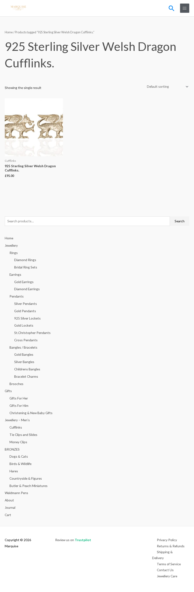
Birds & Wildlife (20, 464)
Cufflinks (15, 427)
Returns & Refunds (171, 546)
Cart (8, 515)
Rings (13, 253)
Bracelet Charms (26, 376)
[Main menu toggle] (184, 8)
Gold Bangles (23, 354)
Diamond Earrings (27, 289)
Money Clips (18, 442)
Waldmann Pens (16, 493)
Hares (13, 471)
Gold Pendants (25, 311)
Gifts (8, 391)
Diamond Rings (25, 260)
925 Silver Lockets (27, 318)
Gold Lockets (23, 325)
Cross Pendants (26, 340)
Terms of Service (169, 564)
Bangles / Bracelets (23, 347)
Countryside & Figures (25, 478)
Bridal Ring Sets (25, 267)
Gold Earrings (24, 282)
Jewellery (11, 245)
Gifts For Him (18, 405)
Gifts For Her (18, 398)
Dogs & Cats (18, 456)
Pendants (16, 296)
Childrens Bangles (27, 369)
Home (9, 32)
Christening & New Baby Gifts (31, 413)
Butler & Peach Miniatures (28, 486)
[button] (171, 8)
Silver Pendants (25, 304)
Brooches (16, 384)
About (9, 500)
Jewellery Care (167, 576)
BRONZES (12, 449)
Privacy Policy (167, 540)
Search (180, 221)
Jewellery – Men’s (17, 420)
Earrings (15, 274)
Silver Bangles (24, 362)
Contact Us (165, 570)
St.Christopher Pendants (32, 333)
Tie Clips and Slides (23, 435)
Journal (10, 507)
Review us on (73, 540)
